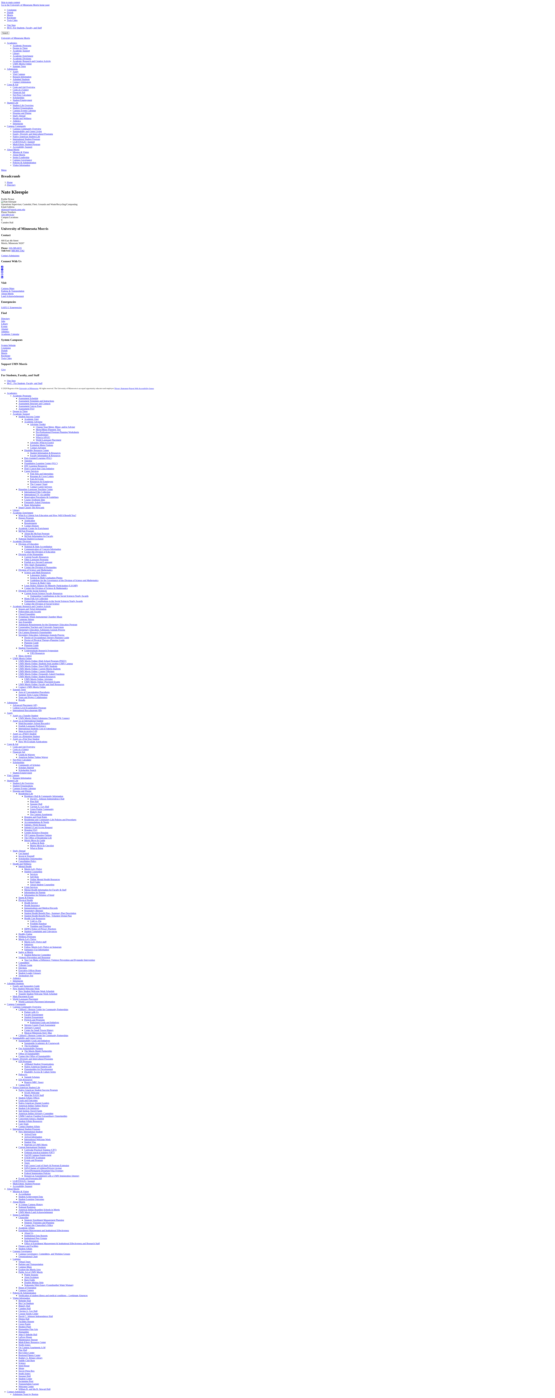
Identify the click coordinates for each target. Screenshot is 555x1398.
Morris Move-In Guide (34, 840)
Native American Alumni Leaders (33, 1103)
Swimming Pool (25, 1381)
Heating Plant (24, 1326)
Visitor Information (21, 1298)
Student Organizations (23, 786)
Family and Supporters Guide (26, 986)
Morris (10, 15)
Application (29, 520)
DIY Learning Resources (35, 466)
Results (21, 700)
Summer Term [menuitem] (19, 66)
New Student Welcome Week (26, 988)
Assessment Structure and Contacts (34, 403)
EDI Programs (25, 1061)
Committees (23, 962)
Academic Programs (22, 396)
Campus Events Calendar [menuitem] (24, 110)
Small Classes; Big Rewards (31, 507)
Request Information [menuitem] (22, 77)
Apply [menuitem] (15, 71)
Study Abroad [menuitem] (19, 116)
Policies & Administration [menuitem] (24, 162)
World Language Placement (48, 440)
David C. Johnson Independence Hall (47, 799)
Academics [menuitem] (12, 43)
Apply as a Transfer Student (25, 715)
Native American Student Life (38, 1066)
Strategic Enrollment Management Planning (44, 1220)
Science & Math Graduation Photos (46, 578)
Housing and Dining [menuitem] (22, 113)
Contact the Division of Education (39, 552)
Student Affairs (25, 1248)
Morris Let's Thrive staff (35, 942)
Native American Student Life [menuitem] (26, 136)
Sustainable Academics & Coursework (41, 1043)
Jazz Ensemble (25, 622)
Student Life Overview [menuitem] (23, 105)
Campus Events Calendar (24, 788)
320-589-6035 (15, 248)
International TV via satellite (37, 494)
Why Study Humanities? (35, 565)
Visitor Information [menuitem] (21, 165)
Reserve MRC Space (34, 1082)
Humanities (23, 1332)
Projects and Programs (34, 1020)
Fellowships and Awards (29, 611)
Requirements (30, 523)
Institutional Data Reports (36, 1235)
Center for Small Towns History (38, 1030)
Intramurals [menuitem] (18, 123)
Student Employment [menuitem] (22, 100)
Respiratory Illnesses (33, 910)
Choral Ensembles (26, 614)
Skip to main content (10, 2)
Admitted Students (15, 983)
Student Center (25, 1378)
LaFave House (25, 1337)
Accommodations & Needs (36, 822)
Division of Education (28, 544)
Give (3, 369)
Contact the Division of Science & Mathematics (46, 588)
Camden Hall (24, 1308)
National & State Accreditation (38, 546)
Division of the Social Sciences (32, 591)
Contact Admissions (10, 255)
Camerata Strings (26, 619)
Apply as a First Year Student (26, 739)
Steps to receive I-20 (27, 731)
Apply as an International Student (28, 721)
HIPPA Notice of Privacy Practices (40, 929)
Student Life (12, 780)
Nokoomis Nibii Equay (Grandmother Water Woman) (48, 1285)
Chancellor (23, 1217)
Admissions (12, 702)
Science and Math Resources (37, 572)
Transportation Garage (28, 1384)
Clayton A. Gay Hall (39, 806)
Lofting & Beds (37, 843)
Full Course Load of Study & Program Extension (46, 1165)
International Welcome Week (37, 1139)
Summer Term (19, 689)
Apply (10, 713)
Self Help (34, 877)
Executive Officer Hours (29, 970)
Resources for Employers (41, 481)
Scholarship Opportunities (30, 858)
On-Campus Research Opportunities (35, 632)
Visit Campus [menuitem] (19, 74)
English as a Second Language (38, 562)
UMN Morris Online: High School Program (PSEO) (42, 661)
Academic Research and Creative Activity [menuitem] (32, 61)
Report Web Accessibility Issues (141, 388)
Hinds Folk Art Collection (36, 598)
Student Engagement (33, 1017)
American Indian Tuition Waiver (33, 757)
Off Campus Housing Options (38, 835)
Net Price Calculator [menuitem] (22, 95)
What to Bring (36, 848)
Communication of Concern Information (42, 549)
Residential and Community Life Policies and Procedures (50, 819)
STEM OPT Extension (34, 1157)
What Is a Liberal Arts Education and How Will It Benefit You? (47, 515)
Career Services (31, 471)
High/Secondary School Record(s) (34, 723)
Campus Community (16, 1004)
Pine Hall (34, 801)
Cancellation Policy (27, 861)
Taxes (27, 1163)
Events (4, 326)
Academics (12, 393)
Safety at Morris (25, 952)
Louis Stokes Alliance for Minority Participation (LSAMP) (51, 585)
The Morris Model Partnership (38, 1051)
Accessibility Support (22, 1186)
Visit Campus (13, 775)
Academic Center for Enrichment (33, 528)
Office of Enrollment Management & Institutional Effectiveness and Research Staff (62, 1243)
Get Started (23, 853)
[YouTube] (277, 272)
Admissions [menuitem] (12, 69)
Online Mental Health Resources (45, 879)
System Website (8, 345)
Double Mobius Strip (34, 1282)
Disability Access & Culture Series (40, 1072)
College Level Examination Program (29, 708)
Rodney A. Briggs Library (30, 1358)
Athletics (5, 331)
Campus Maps (7, 288)
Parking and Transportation (30, 1264)
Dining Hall (23, 1319)
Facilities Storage (26, 1321)
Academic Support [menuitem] (21, 51)
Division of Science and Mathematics (35, 570)
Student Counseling (33, 871)
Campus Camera (26, 1290)
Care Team (23, 1124)
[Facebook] (277, 267)
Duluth (10, 12)
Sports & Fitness (26, 897)
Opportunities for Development (38, 1069)
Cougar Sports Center (28, 1313)
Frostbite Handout (38, 923)
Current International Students (32, 1147)
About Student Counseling (42, 884)
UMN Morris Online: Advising (38, 679)
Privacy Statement (121, 388)
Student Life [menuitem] (12, 103)
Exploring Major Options (41, 445)
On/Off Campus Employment (37, 1155)
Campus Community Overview (27, 1007)
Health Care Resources (34, 918)
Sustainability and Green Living (27, 1038)
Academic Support (21, 414)
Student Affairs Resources (30, 1121)
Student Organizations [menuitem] (23, 108)
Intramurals (18, 981)
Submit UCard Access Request (38, 827)
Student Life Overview (23, 783)
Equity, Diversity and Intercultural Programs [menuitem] (33, 134)
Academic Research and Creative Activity (32, 606)
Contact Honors (31, 526)
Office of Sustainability (29, 1053)
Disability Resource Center (36, 450)
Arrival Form (30, 1134)
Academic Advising (33, 422)
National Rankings (27, 1207)
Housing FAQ (30, 830)
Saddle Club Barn (26, 1360)
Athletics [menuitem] (17, 121)
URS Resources (37, 653)
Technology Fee (25, 975)
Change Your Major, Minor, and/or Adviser (55, 427)
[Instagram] (277, 274)
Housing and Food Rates (35, 817)
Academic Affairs (26, 1228)
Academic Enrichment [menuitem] (23, 56)
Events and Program (33, 1160)
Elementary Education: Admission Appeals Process (41, 630)
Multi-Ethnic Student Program (26, 1183)
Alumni (4, 329)
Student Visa (30, 1142)
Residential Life (25, 793)
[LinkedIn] (277, 277)
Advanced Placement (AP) (25, 705)
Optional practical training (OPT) (39, 1152)
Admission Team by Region (25, 1394)
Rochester (11, 17)
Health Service (31, 903)
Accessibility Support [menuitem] (22, 147)
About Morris (7, 293)
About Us (28, 1233)
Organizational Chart (28, 1256)
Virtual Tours (24, 1261)
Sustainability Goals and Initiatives (34, 1040)
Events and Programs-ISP (30, 1178)
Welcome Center (26, 1386)
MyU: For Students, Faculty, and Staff (24, 28)
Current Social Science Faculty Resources (43, 593)
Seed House (23, 1365)
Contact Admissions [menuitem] (22, 82)
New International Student (30, 1131)
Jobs (3, 321)
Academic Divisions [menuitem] (22, 58)
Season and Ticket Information (32, 609)
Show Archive (25, 656)
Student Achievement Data (30, 1196)
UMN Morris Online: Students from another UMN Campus (45, 663)
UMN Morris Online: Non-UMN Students (37, 666)
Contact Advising (38, 448)
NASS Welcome (31, 1092)
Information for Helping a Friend (39, 895)
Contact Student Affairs (29, 1126)
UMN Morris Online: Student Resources (37, 676)
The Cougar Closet (38, 484)
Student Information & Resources (45, 453)
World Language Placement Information (36, 1001)
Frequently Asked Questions (37, 502)
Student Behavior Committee (37, 955)
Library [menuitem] (16, 53)
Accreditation (24, 1194)
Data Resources (31, 1241)
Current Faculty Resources (36, 557)
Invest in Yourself (26, 856)
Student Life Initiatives (28, 1108)
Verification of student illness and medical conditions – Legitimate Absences (53, 1295)
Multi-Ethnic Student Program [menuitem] (26, 144)
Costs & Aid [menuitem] (12, 84)
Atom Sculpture (31, 1277)
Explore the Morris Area (29, 1269)
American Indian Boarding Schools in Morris (39, 1209)
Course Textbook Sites (34, 500)
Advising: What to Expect (42, 442)
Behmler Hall (24, 1300)
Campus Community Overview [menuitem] (27, 129)
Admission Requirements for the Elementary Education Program (47, 624)
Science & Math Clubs (40, 583)
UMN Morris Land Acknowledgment (35, 1212)
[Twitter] (277, 269)
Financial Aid (19, 752)
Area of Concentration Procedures (34, 692)
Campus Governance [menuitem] (22, 160)
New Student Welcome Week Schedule (36, 991)
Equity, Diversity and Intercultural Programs (33, 1059)
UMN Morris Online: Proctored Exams (42, 682)
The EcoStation (31, 1046)
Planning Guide (31, 643)
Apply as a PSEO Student (24, 734)
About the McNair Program (36, 533)
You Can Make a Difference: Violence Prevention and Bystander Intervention (59, 960)
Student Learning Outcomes (31, 1199)
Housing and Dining (22, 791)
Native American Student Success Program (38, 1090)
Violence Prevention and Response (34, 957)
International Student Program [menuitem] (26, 139)
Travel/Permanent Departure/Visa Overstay (43, 1170)
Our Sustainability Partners (30, 1048)
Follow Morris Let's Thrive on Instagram (42, 947)
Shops (21, 1368)
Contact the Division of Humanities (40, 567)
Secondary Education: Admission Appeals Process (41, 635)
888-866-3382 (17, 250)
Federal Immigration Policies (37, 1173)
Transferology (42, 435)
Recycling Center (26, 1352)
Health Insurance (32, 905)
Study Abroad (19, 851)
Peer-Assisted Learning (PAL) (38, 458)
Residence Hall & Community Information (43, 796)
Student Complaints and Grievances (40, 931)
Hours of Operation (27, 1287)
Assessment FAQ (26, 409)
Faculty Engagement (33, 1014)
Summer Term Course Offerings (33, 695)
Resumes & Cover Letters (42, 476)
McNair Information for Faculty (38, 536)
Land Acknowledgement (12, 296)
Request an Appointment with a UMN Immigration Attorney (51, 1176)
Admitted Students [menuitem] (21, 79)
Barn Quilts (29, 1280)
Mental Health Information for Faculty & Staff (45, 890)
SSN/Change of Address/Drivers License (43, 1168)
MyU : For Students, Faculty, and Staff (24, 383)
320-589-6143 (7, 215)
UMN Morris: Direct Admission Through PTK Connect (44, 718)
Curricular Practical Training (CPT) (40, 1150)
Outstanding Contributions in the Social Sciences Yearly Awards (59, 596)
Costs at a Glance (21, 749)
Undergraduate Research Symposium (41, 650)
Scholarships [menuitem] (18, 97)
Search (5, 33)
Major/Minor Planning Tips (48, 429)
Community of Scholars (29, 765)
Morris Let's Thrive (33, 869)
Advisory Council (32, 1027)
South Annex (24, 1373)
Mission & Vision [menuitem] (21, 152)
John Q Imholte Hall (27, 1334)
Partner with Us (31, 1012)
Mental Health (25, 866)
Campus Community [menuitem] (16, 126)
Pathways (22, 1074)
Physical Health (25, 900)
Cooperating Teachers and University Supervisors (41, 627)
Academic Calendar (10, 334)
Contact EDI (24, 1085)
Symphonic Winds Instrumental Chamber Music (40, 617)
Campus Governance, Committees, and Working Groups (44, 1254)
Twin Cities (12, 20)
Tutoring (28, 461)
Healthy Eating (25, 934)
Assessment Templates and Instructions (36, 401)
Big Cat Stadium (26, 1303)
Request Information (22, 778)
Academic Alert (31, 419)
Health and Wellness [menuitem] (22, 118)
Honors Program (26, 518)
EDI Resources (25, 1079)
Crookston (11, 10)
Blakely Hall (36, 812)
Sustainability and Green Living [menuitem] (27, 131)
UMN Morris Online (22, 658)
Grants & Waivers (26, 754)
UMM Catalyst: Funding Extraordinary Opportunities (42, 1116)
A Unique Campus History (30, 1204)
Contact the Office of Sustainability (34, 1056)
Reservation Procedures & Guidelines (41, 497)
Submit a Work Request (35, 825)
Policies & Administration (24, 1293)
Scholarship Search (27, 770)
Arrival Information (33, 1137)
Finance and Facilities (28, 1246)
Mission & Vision (21, 1191)
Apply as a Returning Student (26, 736)
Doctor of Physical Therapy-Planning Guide (44, 640)
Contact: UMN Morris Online (32, 687)
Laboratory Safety (38, 575)
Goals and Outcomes (28, 1100)
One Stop (11, 25)
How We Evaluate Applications (32, 741)
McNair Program (26, 531)
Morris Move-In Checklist (42, 845)
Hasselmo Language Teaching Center (35, 489)
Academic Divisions (22, 541)
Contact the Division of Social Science (41, 604)
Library (4, 324)
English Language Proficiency (32, 726)
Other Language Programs (36, 559)
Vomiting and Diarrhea (40, 926)
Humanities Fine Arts (28, 1329)
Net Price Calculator (22, 760)
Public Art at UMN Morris (30, 1272)
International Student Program (26, 1129)
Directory (11, 185)
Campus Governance (22, 1251)
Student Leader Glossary (29, 973)
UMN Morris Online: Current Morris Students (39, 669)
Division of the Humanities (30, 554)
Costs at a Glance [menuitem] (21, 90)
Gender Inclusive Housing (36, 832)
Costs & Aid (12, 744)
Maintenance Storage (28, 1339)
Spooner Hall (36, 804)
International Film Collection (37, 492)
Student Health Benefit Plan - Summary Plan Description (50, 913)
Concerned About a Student (31, 1118)
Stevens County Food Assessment (39, 1025)
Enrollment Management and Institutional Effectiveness (43, 1230)
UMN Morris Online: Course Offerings (36, 671)
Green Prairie (24, 1324)
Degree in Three (20, 411)
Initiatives (28, 944)
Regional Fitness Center (29, 1355)
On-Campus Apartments (41, 814)
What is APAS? (43, 437)
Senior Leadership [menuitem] (21, 157)
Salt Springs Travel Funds (30, 1111)
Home (10, 182)
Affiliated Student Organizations (39, 1064)
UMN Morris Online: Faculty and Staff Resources (41, 684)
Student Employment (22, 773)
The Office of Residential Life (38, 838)
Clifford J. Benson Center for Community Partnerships (43, 1009)
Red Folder (35, 882)
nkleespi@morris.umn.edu (13, 209)
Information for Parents (34, 892)
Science (22, 1363)
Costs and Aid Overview (24, 747)
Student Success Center (29, 416)
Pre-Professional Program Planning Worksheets (57, 432)
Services (34, 874)
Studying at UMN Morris (35, 1144)
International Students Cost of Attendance (37, 728)
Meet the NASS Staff (34, 1095)
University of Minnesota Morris (15, 38)
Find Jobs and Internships (41, 474)
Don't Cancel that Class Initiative (39, 468)
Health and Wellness (22, 864)
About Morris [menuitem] (13, 149)
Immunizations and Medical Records (41, 908)
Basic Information (32, 505)
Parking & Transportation (12, 291)
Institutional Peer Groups (35, 1238)
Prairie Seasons (31, 1274)
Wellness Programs (27, 936)
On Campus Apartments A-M (31, 1347)
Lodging (17, 1259)
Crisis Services (31, 887)
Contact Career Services (41, 487)
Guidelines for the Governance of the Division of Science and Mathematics (64, 580)
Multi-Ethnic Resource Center (32, 1342)
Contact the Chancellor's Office (38, 1225)
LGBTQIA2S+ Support (24, 1181)
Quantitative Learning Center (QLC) (41, 463)
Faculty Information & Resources (45, 455)
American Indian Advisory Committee (35, 1113)
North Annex (24, 1345)
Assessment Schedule (28, 398)
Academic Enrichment (23, 513)
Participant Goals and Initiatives (44, 1022)
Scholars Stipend (26, 767)
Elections (22, 968)
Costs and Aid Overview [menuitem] (24, 87)
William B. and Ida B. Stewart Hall (34, 1389)
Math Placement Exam (23, 996)
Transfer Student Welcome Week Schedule (37, 994)
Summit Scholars (32, 1077)
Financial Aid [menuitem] (19, 92)
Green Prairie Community (42, 809)
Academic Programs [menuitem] (22, 45)
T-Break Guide (25, 965)
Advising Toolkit (38, 424)
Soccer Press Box (26, 1371)
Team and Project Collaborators (32, 697)
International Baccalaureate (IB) (27, 710)
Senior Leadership (21, 1215)
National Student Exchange (31, 539)
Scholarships (18, 762)
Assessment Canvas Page (30, 406)
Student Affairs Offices (28, 1098)
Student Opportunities (28, 648)
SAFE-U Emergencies (11, 307)
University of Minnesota (28, 388)
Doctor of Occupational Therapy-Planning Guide (46, 637)
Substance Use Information (36, 949)
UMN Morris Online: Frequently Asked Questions (41, 674)
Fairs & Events (37, 479)
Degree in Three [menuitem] (20, 48)
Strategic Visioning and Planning (39, 1222)
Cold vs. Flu (35, 921)
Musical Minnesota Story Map (38, 1033)
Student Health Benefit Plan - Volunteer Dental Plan (48, 916)
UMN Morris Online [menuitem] (22, 64)
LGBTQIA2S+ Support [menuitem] (24, 142)
